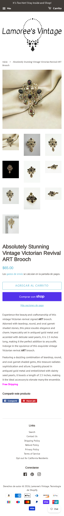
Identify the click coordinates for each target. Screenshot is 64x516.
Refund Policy (32, 445)
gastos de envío (15, 274)
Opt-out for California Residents (32, 458)
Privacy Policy (32, 449)
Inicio (5, 62)
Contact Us (32, 436)
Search (32, 432)
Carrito (57, 8)
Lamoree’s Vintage (40, 486)
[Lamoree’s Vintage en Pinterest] (32, 474)
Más (8, 8)
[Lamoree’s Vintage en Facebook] (25, 474)
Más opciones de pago (32, 305)
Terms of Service (32, 453)
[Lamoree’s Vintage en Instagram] (39, 474)
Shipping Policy (32, 440)
